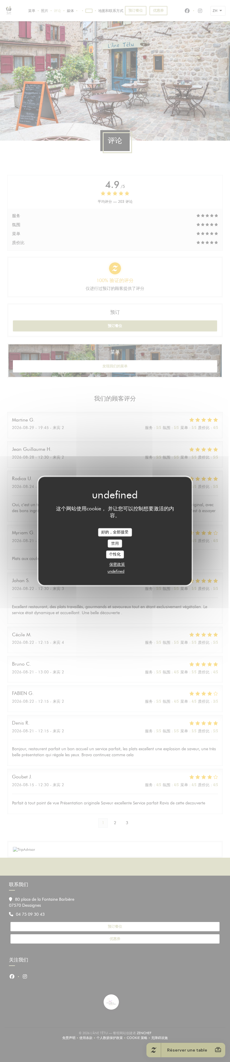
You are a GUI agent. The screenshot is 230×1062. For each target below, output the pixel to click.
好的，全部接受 (114, 532)
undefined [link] (116, 571)
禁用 (115, 543)
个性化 (115, 554)
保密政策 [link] (117, 564)
